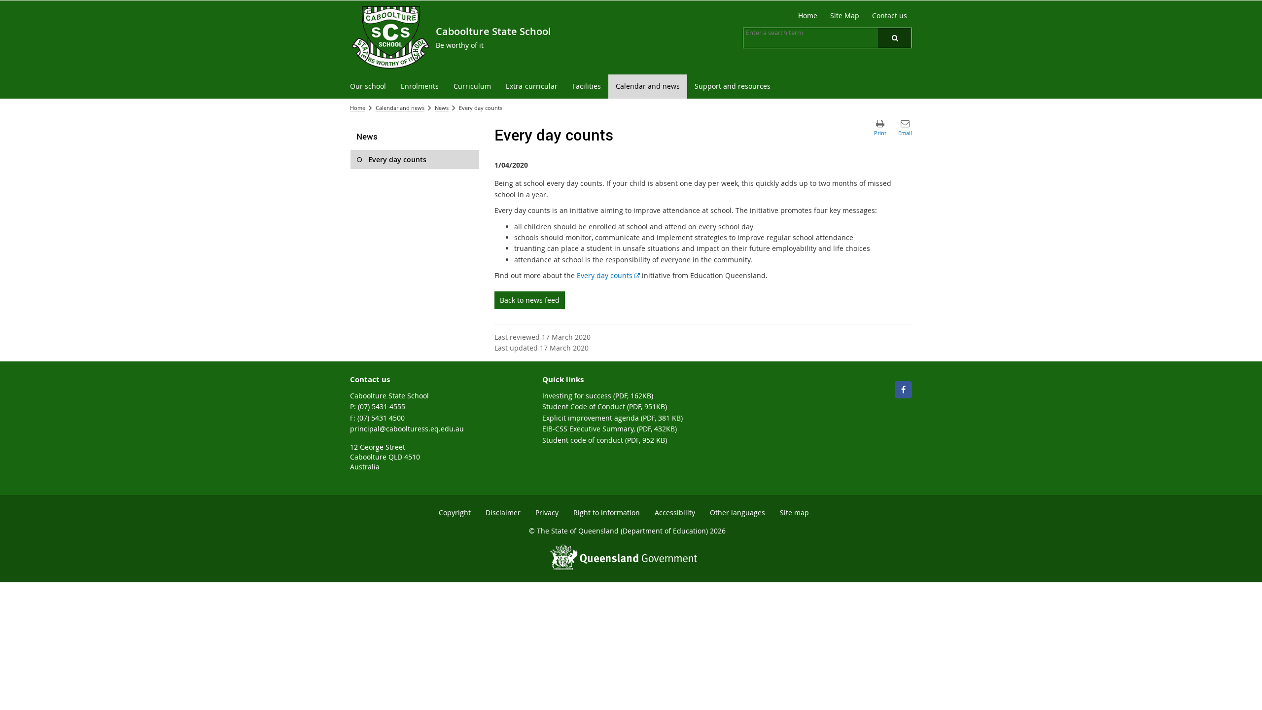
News (442, 107)
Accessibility (675, 512)
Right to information (606, 512)
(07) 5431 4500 (381, 418)
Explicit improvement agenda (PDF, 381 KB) (612, 418)
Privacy (547, 512)
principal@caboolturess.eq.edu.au (407, 428)
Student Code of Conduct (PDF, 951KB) (604, 406)
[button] (894, 38)
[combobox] (795, 32)
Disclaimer (503, 512)
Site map (794, 512)
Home (357, 107)
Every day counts (608, 275)
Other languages (737, 512)
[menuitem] (368, 86)
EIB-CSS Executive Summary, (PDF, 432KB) (609, 428)
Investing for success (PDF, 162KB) (597, 395)
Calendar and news (400, 107)
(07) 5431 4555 (381, 406)
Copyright (455, 512)
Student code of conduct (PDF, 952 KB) (604, 440)
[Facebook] (903, 389)
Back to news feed (530, 300)
